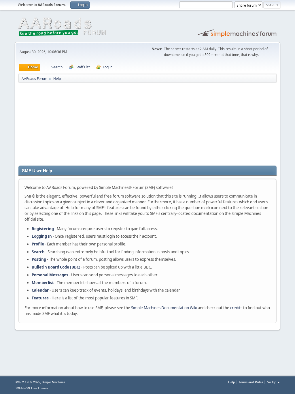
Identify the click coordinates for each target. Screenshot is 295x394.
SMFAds (20, 388)
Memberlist (43, 282)
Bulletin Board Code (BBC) (56, 267)
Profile (38, 244)
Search (38, 251)
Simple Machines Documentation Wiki (164, 307)
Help (231, 382)
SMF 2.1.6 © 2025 (27, 382)
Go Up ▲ (273, 382)
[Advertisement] (147, 125)
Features (40, 298)
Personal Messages (50, 274)
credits (236, 307)
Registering (43, 228)
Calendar (40, 290)
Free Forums (39, 388)
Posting (39, 259)
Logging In (42, 236)
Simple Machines (53, 382)
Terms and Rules (251, 382)
